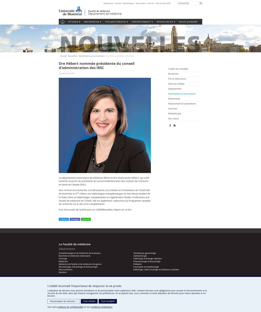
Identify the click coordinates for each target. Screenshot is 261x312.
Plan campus (141, 3)
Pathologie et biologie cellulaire (147, 258)
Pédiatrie (137, 264)
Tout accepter (108, 301)
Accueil (63, 22)
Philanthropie (115, 21)
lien (129, 209)
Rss (175, 125)
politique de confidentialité (70, 307)
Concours (172, 108)
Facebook (170, 125)
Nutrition (63, 272)
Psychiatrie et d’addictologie (146, 266)
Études (73, 21)
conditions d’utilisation (101, 307)
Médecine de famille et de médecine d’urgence (80, 264)
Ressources (165, 21)
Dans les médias (176, 84)
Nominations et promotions (91, 56)
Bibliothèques (128, 3)
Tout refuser (89, 301)
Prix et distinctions (177, 79)
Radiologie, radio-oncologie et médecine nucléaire (156, 269)
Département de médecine (105, 14)
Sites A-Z (150, 3)
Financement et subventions (182, 103)
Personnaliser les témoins (63, 301)
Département (141, 21)
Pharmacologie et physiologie (146, 261)
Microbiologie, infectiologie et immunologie (78, 266)
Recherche (91, 21)
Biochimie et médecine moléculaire (74, 255)
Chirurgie (63, 258)
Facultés (118, 3)
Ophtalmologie (140, 255)
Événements (174, 99)
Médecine (63, 261)
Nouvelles (72, 56)
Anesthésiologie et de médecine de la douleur (80, 253)
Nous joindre (188, 21)
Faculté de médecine (99, 11)
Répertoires (108, 3)
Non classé (173, 118)
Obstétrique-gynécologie (144, 253)
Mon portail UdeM (163, 3)
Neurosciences (65, 269)
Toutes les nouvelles (178, 69)
